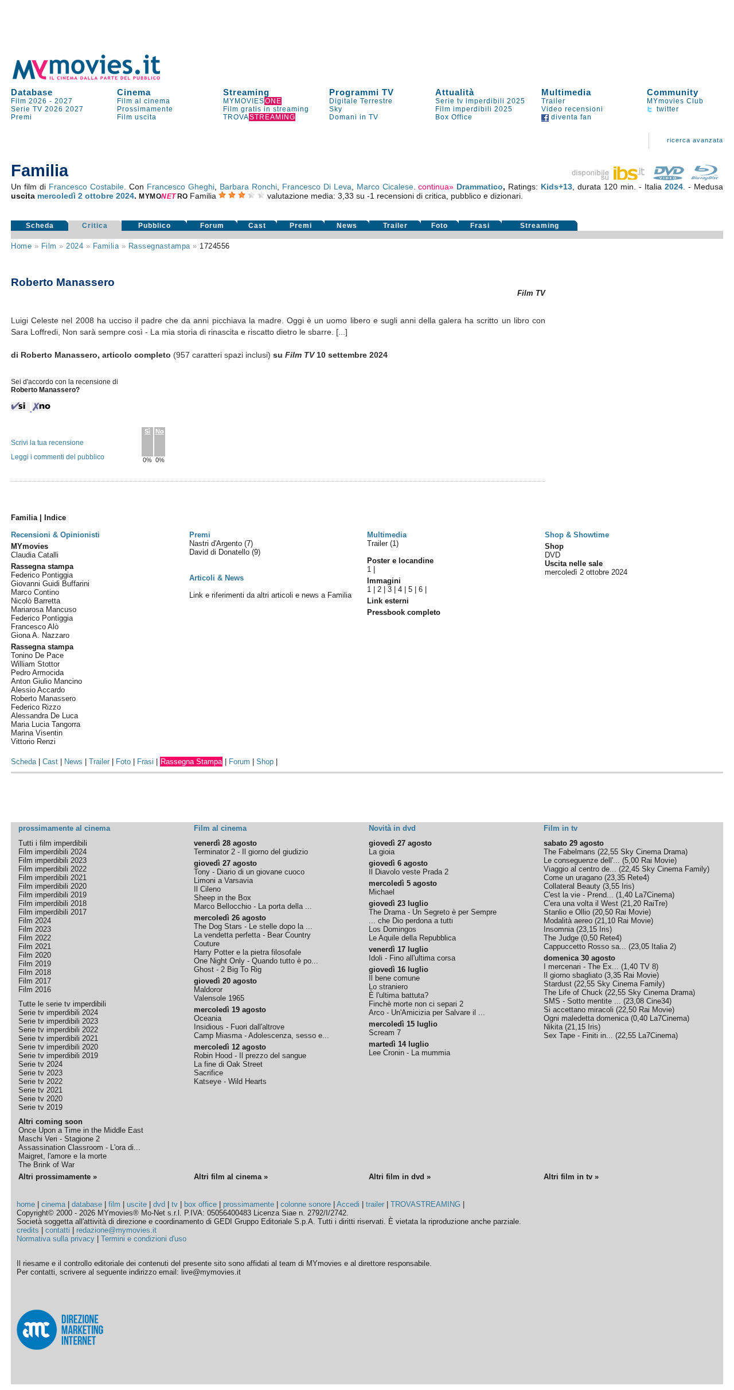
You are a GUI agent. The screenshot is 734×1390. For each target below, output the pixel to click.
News (347, 226)
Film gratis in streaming (266, 109)
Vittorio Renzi (33, 741)
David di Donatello (220, 552)
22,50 (627, 1009)
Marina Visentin (37, 733)
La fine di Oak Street (228, 1064)
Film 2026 (29, 101)
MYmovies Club (675, 101)
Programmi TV (361, 92)
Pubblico (154, 226)
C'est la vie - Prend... (579, 894)
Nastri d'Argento (216, 543)
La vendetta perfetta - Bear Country (252, 935)
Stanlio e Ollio (567, 912)
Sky (335, 109)
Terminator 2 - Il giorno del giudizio (251, 851)
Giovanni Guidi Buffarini (50, 583)
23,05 (640, 946)
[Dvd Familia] (668, 177)
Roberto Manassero (43, 698)
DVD (552, 555)
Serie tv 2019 (40, 1107)
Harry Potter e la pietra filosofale (247, 952)
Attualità (454, 92)
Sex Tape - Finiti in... (578, 1035)
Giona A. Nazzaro (40, 635)
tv (174, 1204)
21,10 (606, 920)
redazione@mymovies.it (116, 1230)
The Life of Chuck (573, 992)
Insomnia (559, 929)
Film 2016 (34, 989)
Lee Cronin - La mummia (409, 1052)
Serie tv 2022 (40, 1081)
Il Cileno (207, 889)
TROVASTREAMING (425, 1204)
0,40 (640, 1018)
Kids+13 (556, 186)
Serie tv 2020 (40, 1098)
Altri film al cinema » (231, 1176)
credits (28, 1230)
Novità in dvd (392, 828)
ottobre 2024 (109, 195)
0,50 (590, 938)
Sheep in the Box (222, 897)
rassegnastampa (159, 246)
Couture (207, 943)
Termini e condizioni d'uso (143, 1238)
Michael (382, 892)
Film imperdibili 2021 (52, 877)
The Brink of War (46, 1164)
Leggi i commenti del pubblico (57, 457)
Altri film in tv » (571, 1176)
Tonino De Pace (37, 655)
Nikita (553, 1027)
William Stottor (35, 664)
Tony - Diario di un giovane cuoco (249, 872)
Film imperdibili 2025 (474, 109)
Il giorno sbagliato (573, 975)
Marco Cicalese (385, 186)
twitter (666, 109)
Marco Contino (35, 592)
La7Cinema (653, 894)
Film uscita (137, 117)
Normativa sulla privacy (56, 1238)
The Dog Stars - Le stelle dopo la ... (253, 926)
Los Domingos (392, 929)
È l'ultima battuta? (398, 995)
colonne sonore (305, 1204)
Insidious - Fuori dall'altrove (239, 1027)
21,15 (576, 1027)
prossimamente (248, 1204)
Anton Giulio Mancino (46, 681)
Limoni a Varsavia (223, 880)
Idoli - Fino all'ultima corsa (412, 958)
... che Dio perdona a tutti (411, 920)
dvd (159, 1204)
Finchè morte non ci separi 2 (416, 1004)
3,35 (614, 975)
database (87, 1204)
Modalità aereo (568, 920)
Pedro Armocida (37, 672)
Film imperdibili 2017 (52, 912)
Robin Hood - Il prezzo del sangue (250, 1055)
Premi (21, 117)
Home (21, 246)
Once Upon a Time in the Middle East (80, 1130)
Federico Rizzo (36, 707)
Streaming (246, 92)
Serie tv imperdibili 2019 (58, 1055)
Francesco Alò (34, 626)
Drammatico (479, 186)
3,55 (612, 886)
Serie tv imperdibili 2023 (58, 1021)
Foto (439, 226)
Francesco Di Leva (317, 186)
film (49, 246)
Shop (265, 761)
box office (200, 1204)
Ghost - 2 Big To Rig (227, 969)
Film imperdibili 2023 (52, 860)
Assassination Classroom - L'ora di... (79, 1147)
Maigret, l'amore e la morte (62, 1156)
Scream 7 (385, 1032)
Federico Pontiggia (42, 575)
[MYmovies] (97, 77)
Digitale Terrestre (361, 101)
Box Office (454, 117)
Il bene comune (394, 978)
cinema (53, 1204)
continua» (436, 186)
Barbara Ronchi (248, 186)
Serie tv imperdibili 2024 (58, 1012)
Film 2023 (34, 929)
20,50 (604, 912)
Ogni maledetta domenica (586, 1018)
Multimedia (566, 92)
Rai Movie (657, 860)
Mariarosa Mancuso (43, 609)
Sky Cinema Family (674, 869)
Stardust (558, 983)
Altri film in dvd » (400, 1176)
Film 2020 (34, 955)
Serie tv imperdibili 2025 (480, 101)
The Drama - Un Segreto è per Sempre (433, 912)
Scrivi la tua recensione (47, 443)
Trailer (553, 101)
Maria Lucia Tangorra (45, 724)
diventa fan (570, 117)
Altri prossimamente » (57, 1176)
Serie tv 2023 (40, 1072)
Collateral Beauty (572, 886)
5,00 (631, 860)
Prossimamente (145, 109)
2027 (63, 101)
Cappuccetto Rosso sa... (585, 946)
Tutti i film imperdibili (52, 843)
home (26, 1204)
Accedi (348, 1204)
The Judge (561, 938)
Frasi (480, 226)
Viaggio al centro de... (580, 869)
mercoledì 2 (60, 195)
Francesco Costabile (86, 186)
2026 (54, 109)
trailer (375, 1204)
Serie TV (26, 109)
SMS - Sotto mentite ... (582, 1001)
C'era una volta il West (581, 903)
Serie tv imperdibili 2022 (58, 1029)
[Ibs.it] (609, 177)
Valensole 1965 (219, 998)
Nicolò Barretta (35, 601)
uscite (137, 1204)
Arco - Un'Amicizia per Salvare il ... (427, 1012)
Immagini (384, 580)
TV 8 (648, 966)
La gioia (382, 851)
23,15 (588, 929)
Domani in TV (353, 117)
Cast (257, 226)
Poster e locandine (400, 560)
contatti (57, 1230)
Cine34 (657, 1001)
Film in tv (560, 828)
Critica (95, 226)
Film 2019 (34, 963)
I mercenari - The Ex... (581, 966)
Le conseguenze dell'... (582, 860)
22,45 (630, 869)
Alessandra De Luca (44, 715)
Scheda (40, 226)
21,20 (632, 903)
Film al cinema (143, 101)
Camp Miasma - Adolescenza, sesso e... (261, 1035)
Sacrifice (208, 1072)
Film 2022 (34, 938)
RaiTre (654, 903)
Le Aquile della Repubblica (412, 938)
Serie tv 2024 (40, 1064)
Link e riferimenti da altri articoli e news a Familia (270, 595)
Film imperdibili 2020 (52, 886)
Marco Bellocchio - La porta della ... (253, 906)
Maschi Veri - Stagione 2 (59, 1139)
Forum (212, 226)
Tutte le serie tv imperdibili (62, 1004)
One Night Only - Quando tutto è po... (256, 961)
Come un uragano (573, 877)
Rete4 (637, 877)
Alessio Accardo (38, 690)
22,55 (609, 851)
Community (672, 92)
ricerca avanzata (695, 140)
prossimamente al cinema (64, 828)
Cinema (134, 92)
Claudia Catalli (34, 555)
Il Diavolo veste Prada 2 (408, 872)
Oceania (207, 1018)
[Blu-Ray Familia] (705, 177)
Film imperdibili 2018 (52, 903)
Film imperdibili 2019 (52, 894)
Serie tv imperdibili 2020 (58, 1047)
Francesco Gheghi (180, 186)
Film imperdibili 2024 (52, 851)
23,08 (635, 1001)
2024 (674, 186)
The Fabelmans (569, 851)
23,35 (616, 877)
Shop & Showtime (577, 535)
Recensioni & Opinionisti (55, 535)
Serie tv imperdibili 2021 (58, 1038)
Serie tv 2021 (40, 1090)
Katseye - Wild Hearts (230, 1081)
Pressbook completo (403, 612)
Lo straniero (388, 986)
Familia (106, 246)
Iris (627, 886)
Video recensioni (572, 109)
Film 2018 (34, 972)
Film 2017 (34, 981)
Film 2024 (34, 920)
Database (32, 92)
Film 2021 (34, 946)
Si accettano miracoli (579, 1009)
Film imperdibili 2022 (52, 869)
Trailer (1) (383, 543)
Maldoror (208, 989)
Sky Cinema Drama (652, 851)
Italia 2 (662, 946)
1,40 (625, 894)
